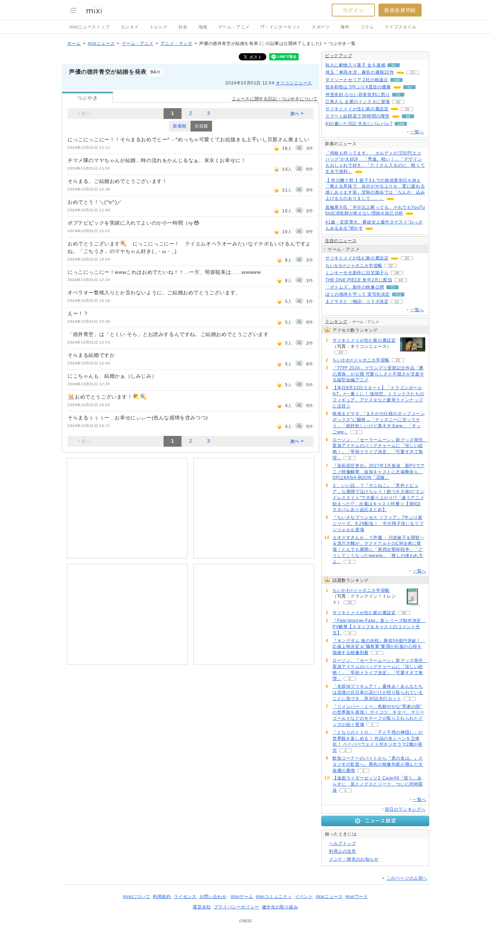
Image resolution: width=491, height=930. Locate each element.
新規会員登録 (400, 10)
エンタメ (130, 26)
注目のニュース (341, 240)
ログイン (353, 10)
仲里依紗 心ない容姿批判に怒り (357, 94)
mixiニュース (101, 43)
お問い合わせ (213, 896)
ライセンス (185, 896)
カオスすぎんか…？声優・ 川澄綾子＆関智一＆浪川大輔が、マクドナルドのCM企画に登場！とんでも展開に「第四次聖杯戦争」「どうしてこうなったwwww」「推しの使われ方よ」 (378, 549)
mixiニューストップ (89, 26)
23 (412, 72)
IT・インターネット (281, 26)
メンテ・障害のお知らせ (354, 859)
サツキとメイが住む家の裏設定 (357, 108)
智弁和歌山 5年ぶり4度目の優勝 (358, 86)
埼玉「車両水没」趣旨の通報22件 (359, 72)
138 (396, 80)
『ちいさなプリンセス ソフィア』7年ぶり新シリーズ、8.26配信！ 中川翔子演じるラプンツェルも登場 (377, 523)
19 (407, 109)
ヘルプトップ (342, 843)
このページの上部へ (407, 878)
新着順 (180, 126)
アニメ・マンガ (176, 43)
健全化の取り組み (280, 907)
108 (401, 124)
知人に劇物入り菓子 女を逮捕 (355, 65)
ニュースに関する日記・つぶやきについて (275, 98)
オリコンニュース (294, 83)
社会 (182, 26)
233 (398, 294)
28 (397, 273)
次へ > (296, 113)
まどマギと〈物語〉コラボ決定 (357, 301)
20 (407, 258)
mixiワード (356, 896)
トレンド (159, 26)
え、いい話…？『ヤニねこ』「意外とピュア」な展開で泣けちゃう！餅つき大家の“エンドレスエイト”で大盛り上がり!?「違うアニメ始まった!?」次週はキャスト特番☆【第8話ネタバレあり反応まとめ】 (378, 497)
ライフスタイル (400, 26)
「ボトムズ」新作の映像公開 (354, 287)
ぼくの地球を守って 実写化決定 (357, 294)
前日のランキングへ (405, 809)
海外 (344, 26)
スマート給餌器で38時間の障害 (357, 116)
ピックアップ (338, 55)
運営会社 (202, 907)
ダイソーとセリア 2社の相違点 (356, 79)
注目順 (201, 126)
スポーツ (321, 26)
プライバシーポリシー (236, 907)
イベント (304, 896)
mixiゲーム (242, 896)
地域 (202, 26)
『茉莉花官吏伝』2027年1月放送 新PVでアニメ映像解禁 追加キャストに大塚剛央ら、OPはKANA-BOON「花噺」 (378, 471)
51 (409, 87)
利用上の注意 (342, 851)
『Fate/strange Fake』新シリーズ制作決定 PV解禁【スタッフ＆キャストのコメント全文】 (379, 626)
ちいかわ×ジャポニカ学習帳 (353, 265)
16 (401, 280)
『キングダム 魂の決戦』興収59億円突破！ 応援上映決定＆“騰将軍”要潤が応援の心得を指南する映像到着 (378, 646)
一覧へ (417, 131)
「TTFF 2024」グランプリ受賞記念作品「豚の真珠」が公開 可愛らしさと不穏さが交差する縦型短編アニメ (378, 374)
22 (391, 266)
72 (392, 287)
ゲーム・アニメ (234, 26)
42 (398, 102)
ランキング (336, 321)
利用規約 (162, 896)
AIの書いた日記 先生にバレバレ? (359, 123)
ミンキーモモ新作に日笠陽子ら (357, 272)
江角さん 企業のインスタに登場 (357, 101)
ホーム (74, 43)
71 (398, 95)
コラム (367, 26)
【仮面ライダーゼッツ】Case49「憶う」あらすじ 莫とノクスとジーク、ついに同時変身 (377, 784)
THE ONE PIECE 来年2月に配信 (359, 279)
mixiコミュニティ (274, 896)
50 (408, 116)
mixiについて (136, 896)
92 (393, 65)
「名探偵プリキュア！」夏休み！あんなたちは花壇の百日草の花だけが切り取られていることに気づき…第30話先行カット (377, 692)
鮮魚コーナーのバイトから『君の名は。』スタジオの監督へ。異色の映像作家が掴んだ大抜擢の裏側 (377, 764)
